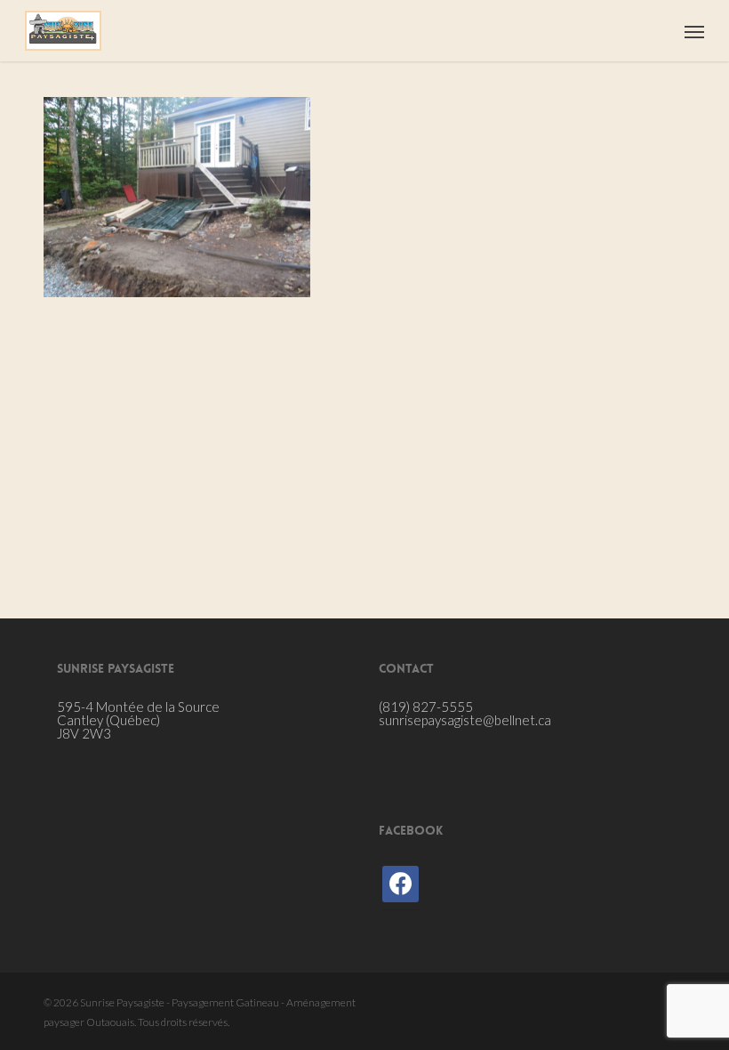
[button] (694, 31)
